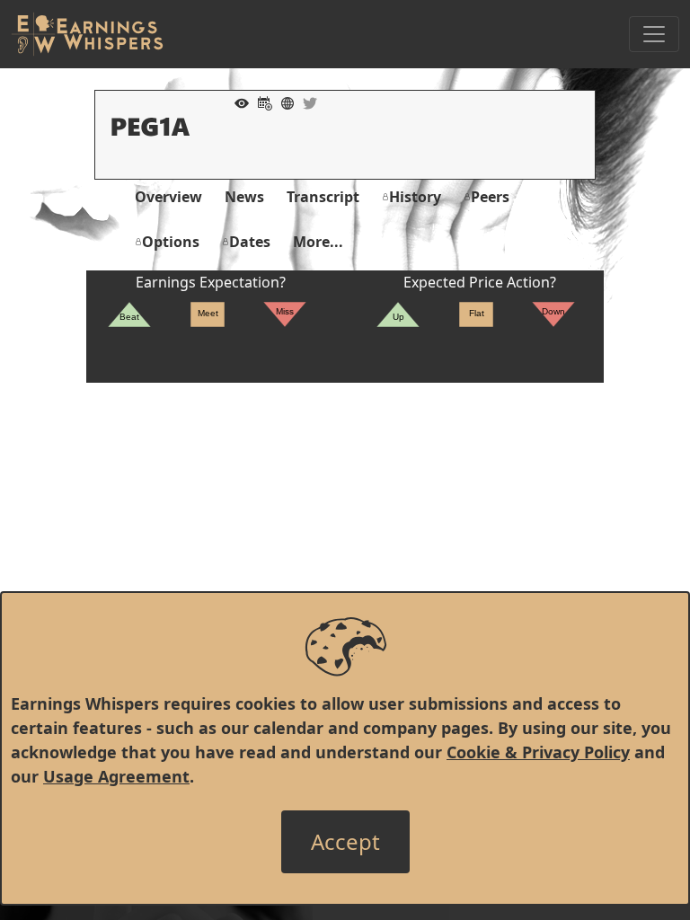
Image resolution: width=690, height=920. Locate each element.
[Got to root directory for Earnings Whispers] (87, 34)
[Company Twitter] (305, 101)
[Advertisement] (345, 508)
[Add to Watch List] (237, 101)
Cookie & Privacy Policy (538, 752)
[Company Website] (283, 101)
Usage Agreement (116, 776)
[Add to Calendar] (260, 101)
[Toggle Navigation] (654, 34)
